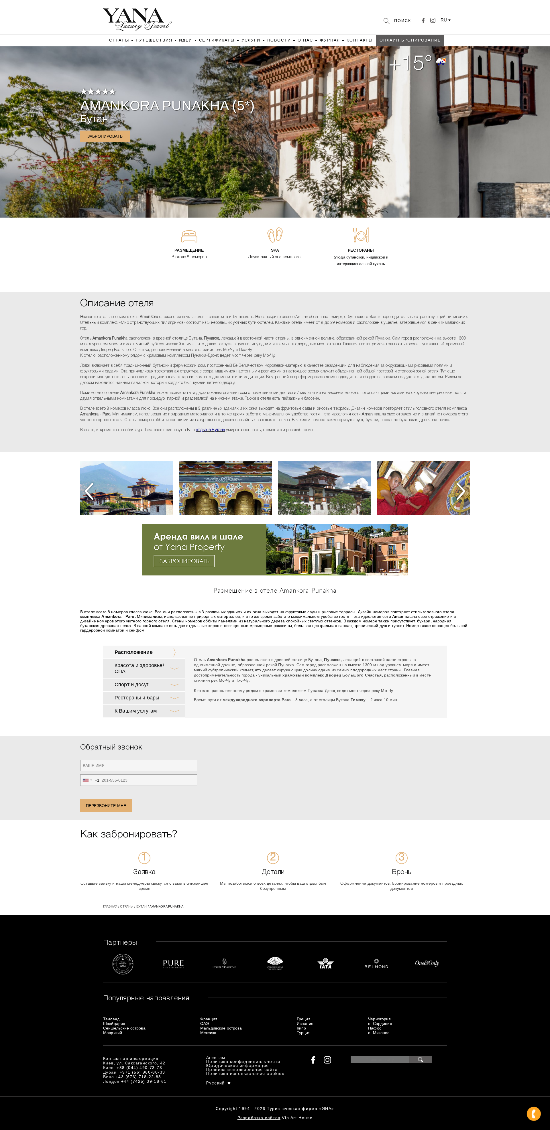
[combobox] (89, 780)
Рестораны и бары (137, 698)
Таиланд (111, 1019)
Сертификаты (217, 40)
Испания (305, 1023)
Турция (304, 1032)
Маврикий (112, 1032)
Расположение (134, 652)
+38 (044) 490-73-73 (139, 1067)
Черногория (379, 1019)
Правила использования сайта (242, 1070)
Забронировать (105, 136)
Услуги (250, 40)
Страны (119, 40)
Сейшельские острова (124, 1028)
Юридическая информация (237, 1066)
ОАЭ (204, 1023)
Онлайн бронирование (410, 40)
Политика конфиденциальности (243, 1062)
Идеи (185, 40)
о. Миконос (378, 1032)
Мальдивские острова (221, 1028)
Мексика (208, 1032)
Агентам (215, 1058)
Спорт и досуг (132, 684)
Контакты (360, 40)
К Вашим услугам (136, 711)
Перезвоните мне (106, 805)
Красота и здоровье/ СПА (139, 668)
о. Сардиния (380, 1023)
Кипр (301, 1028)
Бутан (94, 119)
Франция (208, 1019)
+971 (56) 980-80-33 (142, 1072)
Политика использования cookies (245, 1074)
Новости (279, 40)
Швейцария (114, 1023)
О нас (305, 40)
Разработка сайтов (258, 1117)
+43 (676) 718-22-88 (138, 1076)
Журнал (330, 40)
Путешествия (154, 40)
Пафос (374, 1028)
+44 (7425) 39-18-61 (144, 1081)
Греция (304, 1019)
